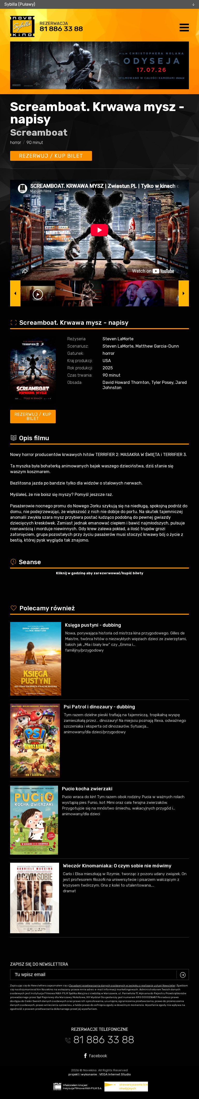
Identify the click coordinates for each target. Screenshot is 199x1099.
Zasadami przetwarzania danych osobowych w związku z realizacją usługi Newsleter (122, 985)
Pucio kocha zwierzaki (87, 789)
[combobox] (99, 4)
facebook (97, 1055)
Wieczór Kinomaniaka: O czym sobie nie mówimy (117, 866)
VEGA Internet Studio (115, 1074)
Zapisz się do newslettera (39, 964)
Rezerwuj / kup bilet (51, 156)
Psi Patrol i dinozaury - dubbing (99, 707)
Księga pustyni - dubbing (93, 625)
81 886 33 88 (61, 29)
